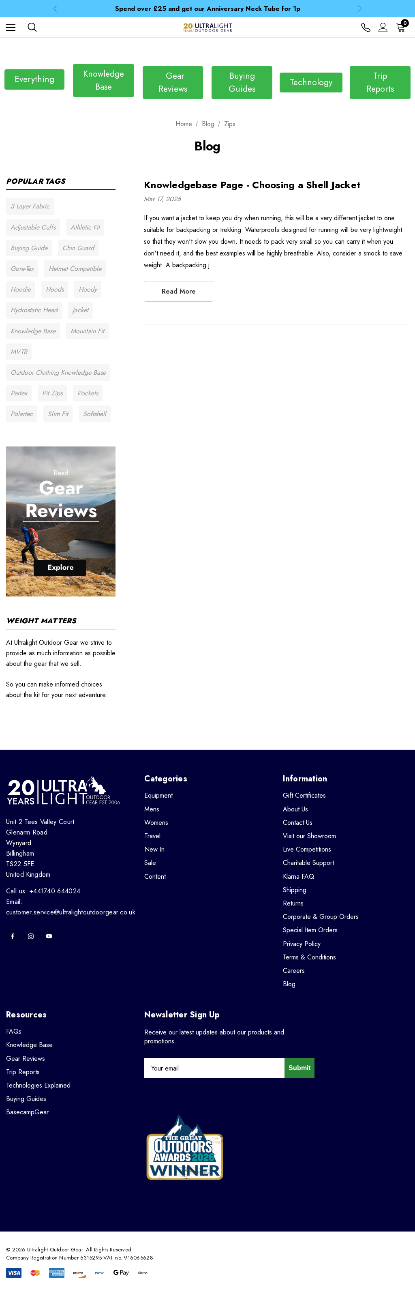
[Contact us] (365, 27)
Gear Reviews (25, 1058)
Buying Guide (29, 248)
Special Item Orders (310, 930)
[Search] (32, 27)
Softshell (94, 413)
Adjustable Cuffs (33, 227)
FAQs (13, 1031)
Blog (289, 984)
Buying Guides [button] (242, 82)
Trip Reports (23, 1072)
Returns (293, 903)
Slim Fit (58, 413)
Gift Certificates (304, 795)
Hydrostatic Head (34, 310)
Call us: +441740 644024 (43, 891)
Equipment (158, 795)
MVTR (19, 351)
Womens (156, 822)
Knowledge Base (33, 331)
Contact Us (297, 822)
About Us (295, 809)
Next (359, 9)
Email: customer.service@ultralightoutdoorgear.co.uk (70, 907)
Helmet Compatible (75, 268)
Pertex (19, 393)
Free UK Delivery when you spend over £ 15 (207, 9)
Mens (151, 809)
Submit (299, 1067)
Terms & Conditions (309, 957)
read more (179, 291)
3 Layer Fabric (30, 206)
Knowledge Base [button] (103, 80)
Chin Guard (78, 248)
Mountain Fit (87, 331)
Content (155, 876)
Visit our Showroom (309, 836)
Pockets (87, 393)
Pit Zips (52, 393)
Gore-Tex (22, 268)
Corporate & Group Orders (321, 916)
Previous (55, 9)
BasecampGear (27, 1112)
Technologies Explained (38, 1085)
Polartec (22, 413)
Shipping (294, 890)
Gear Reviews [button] (172, 82)
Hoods (55, 289)
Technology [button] (311, 82)
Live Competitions (307, 849)
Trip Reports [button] (380, 82)
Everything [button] (34, 79)
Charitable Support (308, 862)
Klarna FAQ (298, 876)
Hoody (88, 289)
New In (154, 849)
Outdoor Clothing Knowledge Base (58, 372)
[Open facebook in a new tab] (12, 936)
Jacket (80, 310)
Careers (294, 970)
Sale (150, 862)
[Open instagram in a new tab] (30, 936)
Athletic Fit (85, 227)
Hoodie (21, 289)
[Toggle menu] (10, 27)
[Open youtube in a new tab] (49, 936)
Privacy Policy (302, 943)
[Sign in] (383, 27)
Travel (152, 836)
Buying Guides (26, 1098)
